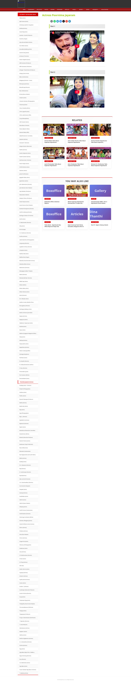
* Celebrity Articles (23, 673)
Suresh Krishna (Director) (25, 593)
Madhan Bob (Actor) (24, 253)
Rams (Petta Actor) (23, 447)
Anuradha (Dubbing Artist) (25, 49)
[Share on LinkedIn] (69, 21)
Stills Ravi (21, 565)
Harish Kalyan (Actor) (24, 163)
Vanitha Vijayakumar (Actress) (26, 638)
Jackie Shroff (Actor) (23, 174)
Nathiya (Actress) (23, 340)
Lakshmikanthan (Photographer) (26, 239)
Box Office (39, 9)
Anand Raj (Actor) (23, 31)
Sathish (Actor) (22, 499)
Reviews (52, 9)
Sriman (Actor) (22, 558)
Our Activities (104, 9)
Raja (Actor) (22, 409)
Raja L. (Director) (23, 416)
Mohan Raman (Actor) (24, 291)
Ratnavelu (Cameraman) (24, 451)
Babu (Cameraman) (23, 77)
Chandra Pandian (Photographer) (27, 101)
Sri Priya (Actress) (23, 562)
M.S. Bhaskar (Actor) (24, 298)
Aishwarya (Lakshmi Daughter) (26, 25)
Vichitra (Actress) (23, 645)
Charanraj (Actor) (23, 104)
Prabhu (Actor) (22, 395)
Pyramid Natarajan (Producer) (26, 399)
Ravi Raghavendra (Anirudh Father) (27, 454)
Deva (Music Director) (24, 125)
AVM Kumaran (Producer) (25, 63)
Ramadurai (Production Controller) (27, 430)
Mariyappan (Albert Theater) (25, 271)
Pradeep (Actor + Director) (25, 385)
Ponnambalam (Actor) (24, 378)
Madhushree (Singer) (24, 257)
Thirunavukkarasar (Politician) (26, 607)
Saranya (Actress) (23, 493)
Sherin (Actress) (23, 527)
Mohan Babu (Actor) (24, 288)
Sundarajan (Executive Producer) (26, 590)
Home (24, 9)
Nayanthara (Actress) (24, 347)
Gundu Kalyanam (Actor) (25, 153)
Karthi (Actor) (22, 219)
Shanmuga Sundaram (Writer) (26, 517)
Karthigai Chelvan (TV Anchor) (26, 215)
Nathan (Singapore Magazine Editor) (27, 333)
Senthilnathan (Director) (24, 513)
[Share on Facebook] (60, 21)
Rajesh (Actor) (22, 427)
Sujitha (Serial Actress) (24, 579)
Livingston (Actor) (23, 250)
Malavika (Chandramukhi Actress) (27, 260)
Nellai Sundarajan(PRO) (24, 350)
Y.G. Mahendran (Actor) (24, 662)
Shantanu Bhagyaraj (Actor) (25, 520)
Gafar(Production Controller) (25, 135)
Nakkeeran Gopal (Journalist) (26, 323)
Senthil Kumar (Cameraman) (25, 510)
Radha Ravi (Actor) (23, 406)
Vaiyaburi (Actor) (23, 631)
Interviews (59, 9)
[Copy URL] (51, 21)
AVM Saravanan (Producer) (25, 66)
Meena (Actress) (23, 274)
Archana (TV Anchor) (24, 56)
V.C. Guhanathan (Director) (25, 642)
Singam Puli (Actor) (23, 541)
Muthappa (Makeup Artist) (25, 309)
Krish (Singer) (22, 229)
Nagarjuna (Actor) (23, 319)
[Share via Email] (66, 21)
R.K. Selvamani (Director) (25, 465)
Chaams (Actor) (22, 97)
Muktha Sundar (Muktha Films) (26, 302)
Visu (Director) (22, 659)
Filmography (31, 9)
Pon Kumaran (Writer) (24, 375)
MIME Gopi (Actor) (23, 281)
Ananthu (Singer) (23, 38)
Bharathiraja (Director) (24, 87)
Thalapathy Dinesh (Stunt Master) (27, 603)
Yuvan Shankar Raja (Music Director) (27, 669)
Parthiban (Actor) (23, 357)
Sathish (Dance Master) (24, 503)
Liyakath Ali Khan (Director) (25, 246)
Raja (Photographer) (24, 413)
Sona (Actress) (22, 551)
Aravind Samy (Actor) (24, 52)
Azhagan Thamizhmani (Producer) (27, 70)
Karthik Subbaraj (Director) (25, 212)
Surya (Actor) (22, 596)
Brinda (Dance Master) (24, 94)
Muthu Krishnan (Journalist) (25, 312)
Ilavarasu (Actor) (23, 170)
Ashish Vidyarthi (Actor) (24, 59)
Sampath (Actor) (23, 489)
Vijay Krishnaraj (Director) (25, 655)
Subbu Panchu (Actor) (24, 569)
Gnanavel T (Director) (24, 142)
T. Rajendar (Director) (24, 621)
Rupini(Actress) (22, 475)
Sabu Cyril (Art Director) (24, 479)
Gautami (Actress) (23, 139)
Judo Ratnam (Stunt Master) (25, 187)
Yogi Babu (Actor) (23, 666)
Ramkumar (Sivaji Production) (26, 444)
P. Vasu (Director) (23, 368)
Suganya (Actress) (23, 572)
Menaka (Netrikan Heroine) (25, 278)
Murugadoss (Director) (24, 305)
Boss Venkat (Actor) (23, 90)
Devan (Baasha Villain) (24, 129)
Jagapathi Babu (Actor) (24, 177)
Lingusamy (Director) (24, 243)
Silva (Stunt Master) (23, 534)
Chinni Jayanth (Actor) (24, 111)
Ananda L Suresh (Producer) (25, 35)
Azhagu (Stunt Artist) (24, 73)
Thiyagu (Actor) (22, 610)
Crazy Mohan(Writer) (24, 118)
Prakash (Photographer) (24, 389)
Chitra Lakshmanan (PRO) (25, 115)
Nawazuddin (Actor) (23, 343)
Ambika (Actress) (23, 28)
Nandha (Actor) (22, 326)
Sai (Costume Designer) (24, 486)
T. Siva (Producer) (23, 624)
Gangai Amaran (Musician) (25, 146)
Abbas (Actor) (22, 18)
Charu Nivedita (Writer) (24, 108)
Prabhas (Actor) (22, 392)
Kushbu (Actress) (23, 236)
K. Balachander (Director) (25, 222)
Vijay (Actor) (22, 648)
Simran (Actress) (23, 538)
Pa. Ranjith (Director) (24, 361)
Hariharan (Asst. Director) (25, 160)
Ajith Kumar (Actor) (23, 21)
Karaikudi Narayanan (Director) (26, 208)
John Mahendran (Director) (25, 184)
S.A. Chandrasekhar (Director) (26, 482)
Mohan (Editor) (22, 285)
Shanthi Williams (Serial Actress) (26, 524)
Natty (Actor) (22, 337)
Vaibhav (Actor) (22, 635)
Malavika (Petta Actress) (24, 264)
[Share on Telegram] (57, 21)
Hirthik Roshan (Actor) (24, 167)
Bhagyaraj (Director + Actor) (25, 80)
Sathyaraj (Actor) (23, 506)
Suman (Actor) (22, 583)
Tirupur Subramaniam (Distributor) (27, 617)
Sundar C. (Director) (23, 586)
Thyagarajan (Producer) (24, 614)
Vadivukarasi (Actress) (24, 628)
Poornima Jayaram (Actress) (26, 382)
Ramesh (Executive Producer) (26, 437)
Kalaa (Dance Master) (24, 194)
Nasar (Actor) (22, 330)
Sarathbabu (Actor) (23, 496)
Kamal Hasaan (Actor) (24, 201)
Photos (46, 9)
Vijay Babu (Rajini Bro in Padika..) (26, 652)
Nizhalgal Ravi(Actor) (24, 354)
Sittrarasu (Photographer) (25, 545)
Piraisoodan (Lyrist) (23, 371)
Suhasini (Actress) (23, 576)
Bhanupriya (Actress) (24, 83)
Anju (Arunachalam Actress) (25, 42)
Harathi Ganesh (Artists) (24, 156)
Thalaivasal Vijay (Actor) (24, 600)
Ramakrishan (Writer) (24, 434)
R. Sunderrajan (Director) (25, 472)
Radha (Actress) (23, 402)
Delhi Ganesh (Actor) (24, 122)
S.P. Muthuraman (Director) (25, 555)
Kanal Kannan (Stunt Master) (26, 205)
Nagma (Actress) (23, 316)
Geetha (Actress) (23, 149)
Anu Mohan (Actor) (23, 45)
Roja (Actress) (22, 468)
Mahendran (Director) (24, 267)
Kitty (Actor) (22, 226)
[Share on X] (63, 21)
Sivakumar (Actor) (23, 548)
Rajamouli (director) (23, 423)
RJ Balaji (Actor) (22, 461)
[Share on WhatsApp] (54, 21)
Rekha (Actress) (22, 458)
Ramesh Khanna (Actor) (24, 441)
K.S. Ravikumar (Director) (25, 233)
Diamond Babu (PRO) (24, 132)
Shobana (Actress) (23, 531)
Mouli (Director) (23, 295)
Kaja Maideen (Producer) (25, 191)
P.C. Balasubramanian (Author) (26, 364)
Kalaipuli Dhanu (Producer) (25, 198)
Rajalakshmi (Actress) (24, 420)
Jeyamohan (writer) (23, 181)
